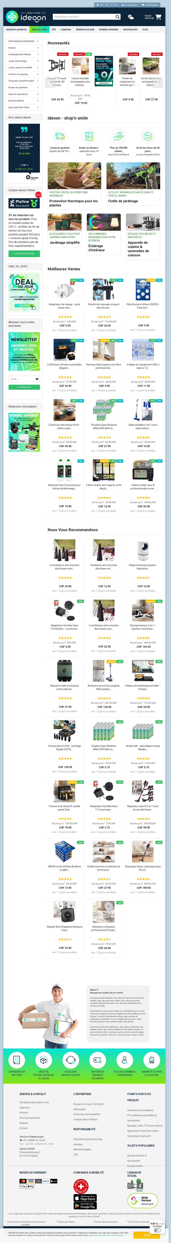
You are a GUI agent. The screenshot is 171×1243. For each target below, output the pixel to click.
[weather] (131, 17)
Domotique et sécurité (139, 1136)
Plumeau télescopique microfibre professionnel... (103, 366)
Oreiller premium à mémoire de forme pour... (103, 868)
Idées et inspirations (18, 94)
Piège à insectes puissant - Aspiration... (143, 567)
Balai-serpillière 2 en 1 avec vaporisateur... (143, 427)
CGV (75, 1154)
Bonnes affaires (108, 29)
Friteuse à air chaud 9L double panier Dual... (64, 808)
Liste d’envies (151, 5)
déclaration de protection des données (105, 1235)
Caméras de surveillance (140, 1110)
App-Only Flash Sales (19, 107)
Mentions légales (82, 1149)
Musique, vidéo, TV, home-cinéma (145, 1125)
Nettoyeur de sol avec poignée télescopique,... (104, 687)
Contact (24, 1128)
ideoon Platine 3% (16, 29)
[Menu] (163, 1222)
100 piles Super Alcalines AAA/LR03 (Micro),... (104, 427)
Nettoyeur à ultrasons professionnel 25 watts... (104, 928)
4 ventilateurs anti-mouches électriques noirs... (64, 567)
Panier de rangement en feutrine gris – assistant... (127, 82)
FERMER (146, 1235)
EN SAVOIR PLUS (24, 253)
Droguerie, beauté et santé (21, 81)
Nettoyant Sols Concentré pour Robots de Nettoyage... (64, 487)
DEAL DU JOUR (39, 29)
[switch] (157, 1230)
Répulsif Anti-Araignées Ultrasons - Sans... (64, 928)
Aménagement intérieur (20, 54)
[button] (50, 83)
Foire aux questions (30, 1117)
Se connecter (130, 5)
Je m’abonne (24, 387)
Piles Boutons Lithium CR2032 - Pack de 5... (143, 306)
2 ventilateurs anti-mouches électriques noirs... (104, 627)
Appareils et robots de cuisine (142, 1130)
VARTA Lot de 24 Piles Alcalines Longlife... (64, 868)
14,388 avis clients (24, 169)
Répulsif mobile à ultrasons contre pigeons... (64, 687)
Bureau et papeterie (18, 87)
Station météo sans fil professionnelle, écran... (143, 487)
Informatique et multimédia (21, 41)
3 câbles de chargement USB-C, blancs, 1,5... (143, 366)
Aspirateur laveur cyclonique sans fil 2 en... (143, 868)
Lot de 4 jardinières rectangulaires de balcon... (151, 81)
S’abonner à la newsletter (86, 1114)
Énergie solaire (85, 29)
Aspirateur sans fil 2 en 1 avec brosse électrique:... (143, 808)
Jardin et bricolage (18, 61)
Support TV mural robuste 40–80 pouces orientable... (56, 82)
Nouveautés (133, 1160)
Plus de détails (24, 153)
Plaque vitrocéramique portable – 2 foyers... (143, 687)
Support (24, 1123)
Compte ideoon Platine (85, 1119)
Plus (145, 29)
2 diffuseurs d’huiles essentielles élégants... (64, 366)
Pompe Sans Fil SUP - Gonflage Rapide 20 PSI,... (64, 748)
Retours (24, 1112)
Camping (66, 29)
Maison (12, 48)
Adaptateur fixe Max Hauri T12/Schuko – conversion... (64, 627)
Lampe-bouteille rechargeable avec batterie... (80, 81)
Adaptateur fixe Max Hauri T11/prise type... (104, 808)
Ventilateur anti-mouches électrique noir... (103, 567)
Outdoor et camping (18, 74)
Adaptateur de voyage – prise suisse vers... (64, 306)
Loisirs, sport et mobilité (20, 67)
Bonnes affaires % (137, 1155)
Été (54, 29)
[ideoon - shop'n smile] (27, 16)
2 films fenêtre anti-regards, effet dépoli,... (104, 487)
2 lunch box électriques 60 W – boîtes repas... (64, 427)
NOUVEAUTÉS (130, 29)
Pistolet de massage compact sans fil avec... (103, 306)
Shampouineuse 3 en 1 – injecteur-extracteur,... (143, 627)
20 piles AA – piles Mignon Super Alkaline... (143, 748)
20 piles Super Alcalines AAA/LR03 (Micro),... (103, 748)
